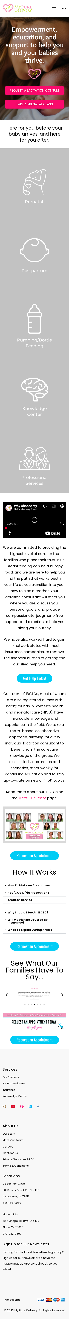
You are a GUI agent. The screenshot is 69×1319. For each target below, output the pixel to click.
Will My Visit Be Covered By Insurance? (28, 921)
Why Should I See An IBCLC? (28, 912)
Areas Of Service (20, 900)
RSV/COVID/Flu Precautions (28, 893)
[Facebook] (38, 1106)
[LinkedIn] (30, 1106)
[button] (34, 678)
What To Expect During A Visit (30, 930)
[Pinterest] (22, 1106)
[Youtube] (13, 1106)
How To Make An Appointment (30, 885)
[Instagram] (4, 1106)
